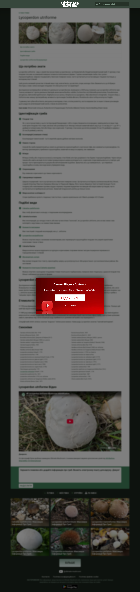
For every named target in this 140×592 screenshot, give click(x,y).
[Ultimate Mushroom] (70, 4)
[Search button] (97, 4)
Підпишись (70, 298)
